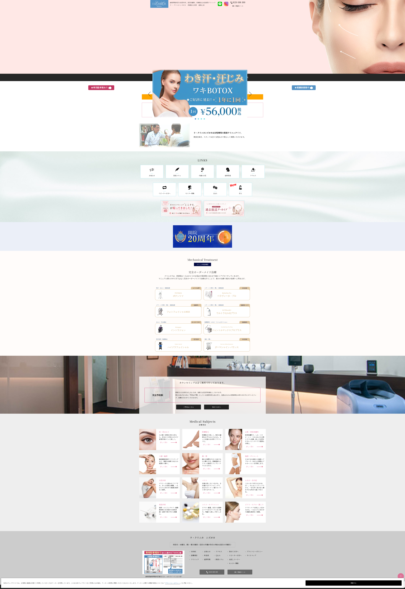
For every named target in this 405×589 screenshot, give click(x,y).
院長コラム (220, 559)
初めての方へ (216, 407)
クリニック (195, 559)
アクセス (219, 551)
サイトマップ (251, 555)
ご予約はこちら (188, 407)
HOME (193, 551)
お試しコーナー (234, 559)
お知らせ (207, 551)
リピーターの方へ (235, 555)
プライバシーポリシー (255, 551)
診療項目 (194, 555)
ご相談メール (238, 6)
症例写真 (207, 559)
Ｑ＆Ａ (218, 555)
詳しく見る (163, 442)
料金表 (206, 555)
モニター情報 (233, 563)
